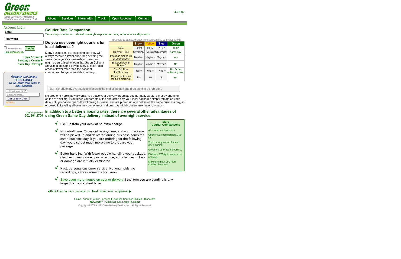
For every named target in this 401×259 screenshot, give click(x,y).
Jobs (126, 201)
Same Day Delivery (29, 64)
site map (179, 11)
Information (85, 18)
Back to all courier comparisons (69, 191)
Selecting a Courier (29, 60)
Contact (143, 18)
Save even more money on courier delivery (91, 179)
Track (102, 18)
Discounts (149, 199)
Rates (138, 199)
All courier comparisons (161, 130)
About (52, 18)
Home (77, 199)
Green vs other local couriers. (165, 149)
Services (68, 18)
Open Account (121, 18)
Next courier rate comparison (110, 191)
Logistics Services (123, 199)
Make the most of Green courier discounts (162, 163)
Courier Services (100, 199)
